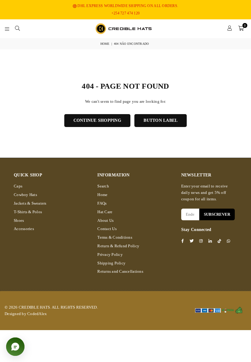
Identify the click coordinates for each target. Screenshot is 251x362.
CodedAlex (37, 313)
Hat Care (104, 212)
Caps (18, 186)
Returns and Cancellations (120, 271)
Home (105, 43)
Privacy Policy (110, 254)
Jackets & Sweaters (30, 203)
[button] (240, 28)
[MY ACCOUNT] (229, 28)
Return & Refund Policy (118, 246)
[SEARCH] (17, 28)
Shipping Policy (111, 263)
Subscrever (217, 214)
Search (103, 186)
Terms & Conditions (114, 237)
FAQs (102, 203)
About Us (105, 220)
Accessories (24, 228)
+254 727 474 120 (125, 13)
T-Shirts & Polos (28, 212)
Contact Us (107, 228)
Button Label (161, 120)
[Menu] (7, 28)
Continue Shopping (97, 120)
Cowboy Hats (25, 194)
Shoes (19, 220)
